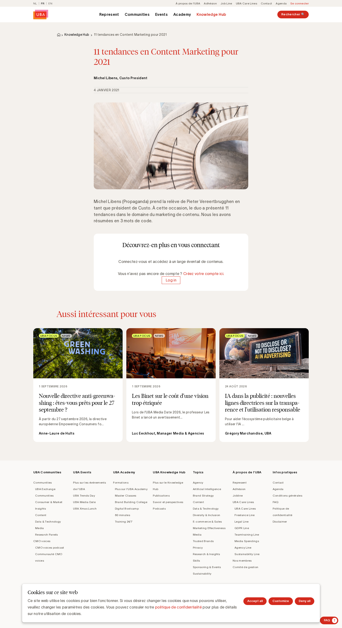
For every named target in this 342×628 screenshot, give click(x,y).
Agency (198, 482)
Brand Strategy (203, 495)
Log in (171, 280)
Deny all (304, 601)
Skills (196, 560)
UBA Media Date (84, 502)
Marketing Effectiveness (209, 528)
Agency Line (243, 547)
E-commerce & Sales (207, 521)
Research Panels (46, 534)
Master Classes (125, 495)
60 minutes (122, 515)
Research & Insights (206, 554)
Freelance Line (245, 515)
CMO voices (41, 541)
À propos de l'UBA (188, 3)
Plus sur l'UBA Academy (131, 489)
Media (39, 528)
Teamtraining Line (247, 534)
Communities (137, 14)
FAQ (275, 502)
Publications (161, 495)
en (50, 3)
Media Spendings (247, 541)
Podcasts (159, 508)
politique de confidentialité (178, 607)
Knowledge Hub (211, 14)
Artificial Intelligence (207, 489)
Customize (280, 601)
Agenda (281, 3)
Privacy (198, 547)
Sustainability (202, 573)
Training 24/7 (123, 521)
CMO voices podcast (49, 547)
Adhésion (210, 3)
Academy (182, 14)
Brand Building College (131, 502)
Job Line (226, 3)
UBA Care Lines (246, 3)
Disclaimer (280, 521)
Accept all (255, 601)
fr (43, 3)
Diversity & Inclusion (206, 515)
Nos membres (242, 560)
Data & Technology (48, 521)
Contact (266, 3)
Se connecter (299, 3)
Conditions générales (287, 495)
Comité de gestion (245, 567)
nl (35, 3)
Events (161, 14)
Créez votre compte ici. (203, 273)
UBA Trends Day (84, 495)
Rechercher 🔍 (293, 14)
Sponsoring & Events (207, 567)
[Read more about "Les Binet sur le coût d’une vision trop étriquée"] (171, 385)
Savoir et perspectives (168, 502)
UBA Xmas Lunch (84, 508)
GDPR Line (242, 528)
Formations (120, 482)
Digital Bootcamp (127, 508)
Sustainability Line (247, 554)
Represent (109, 14)
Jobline (238, 495)
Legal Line (241, 521)
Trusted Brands (203, 541)
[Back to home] (40, 14)
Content (40, 515)
